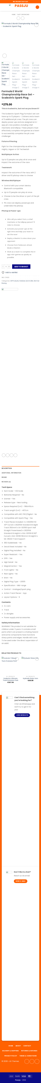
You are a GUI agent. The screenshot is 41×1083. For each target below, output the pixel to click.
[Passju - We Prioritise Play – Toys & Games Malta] (20, 7)
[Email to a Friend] (11, 455)
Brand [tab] (4, 477)
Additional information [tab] (11, 473)
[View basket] (37, 7)
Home (13, 14)
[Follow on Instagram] (32, 1061)
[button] (3, 7)
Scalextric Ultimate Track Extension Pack (10, 679)
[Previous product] (22, 18)
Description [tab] (7, 468)
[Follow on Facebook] (26, 1061)
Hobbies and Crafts (26, 281)
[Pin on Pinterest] (15, 455)
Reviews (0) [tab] (6, 482)
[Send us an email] (37, 1061)
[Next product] (18, 18)
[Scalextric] (10, 370)
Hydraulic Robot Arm (30, 679)
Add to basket (21, 266)
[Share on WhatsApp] (3, 455)
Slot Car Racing (23, 14)
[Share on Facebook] (7, 455)
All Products (14, 281)
